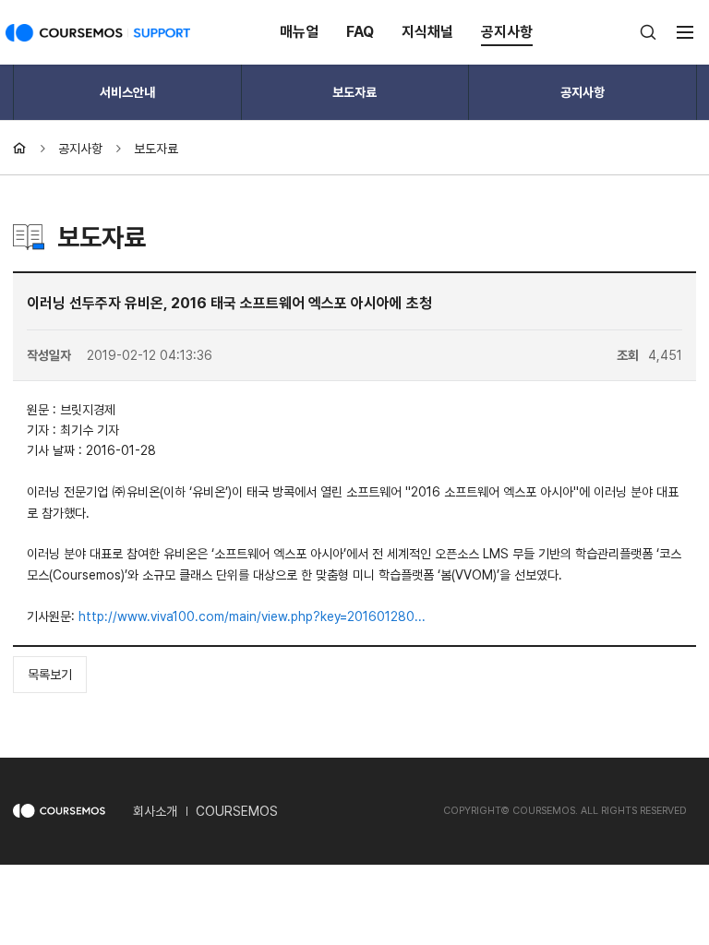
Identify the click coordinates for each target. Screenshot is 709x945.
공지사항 (507, 32)
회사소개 (155, 811)
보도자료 (354, 92)
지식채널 (427, 32)
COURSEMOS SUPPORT (98, 37)
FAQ (360, 32)
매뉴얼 (299, 32)
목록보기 (50, 674)
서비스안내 (127, 92)
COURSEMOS (237, 811)
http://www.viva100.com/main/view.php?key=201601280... (252, 616)
